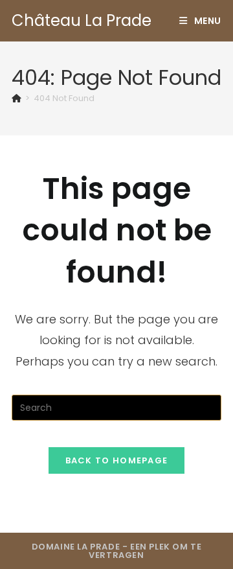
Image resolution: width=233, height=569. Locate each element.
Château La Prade (81, 20)
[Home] (16, 98)
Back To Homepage (116, 460)
